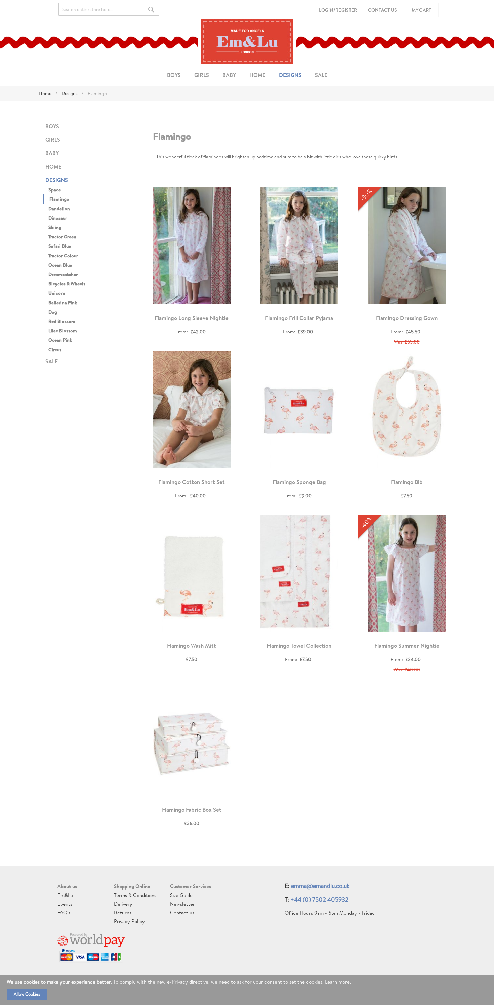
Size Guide (181, 895)
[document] (247, 990)
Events (64, 903)
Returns (122, 912)
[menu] (247, 75)
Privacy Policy (129, 921)
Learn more (337, 981)
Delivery (123, 903)
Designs (70, 93)
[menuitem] (174, 75)
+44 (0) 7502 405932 (319, 899)
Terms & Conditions (135, 895)
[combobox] (108, 9)
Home (45, 93)
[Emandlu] (247, 41)
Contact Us (382, 10)
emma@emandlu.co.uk (320, 886)
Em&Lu (65, 895)
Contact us (182, 912)
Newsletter (182, 903)
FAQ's (63, 912)
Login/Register (338, 10)
